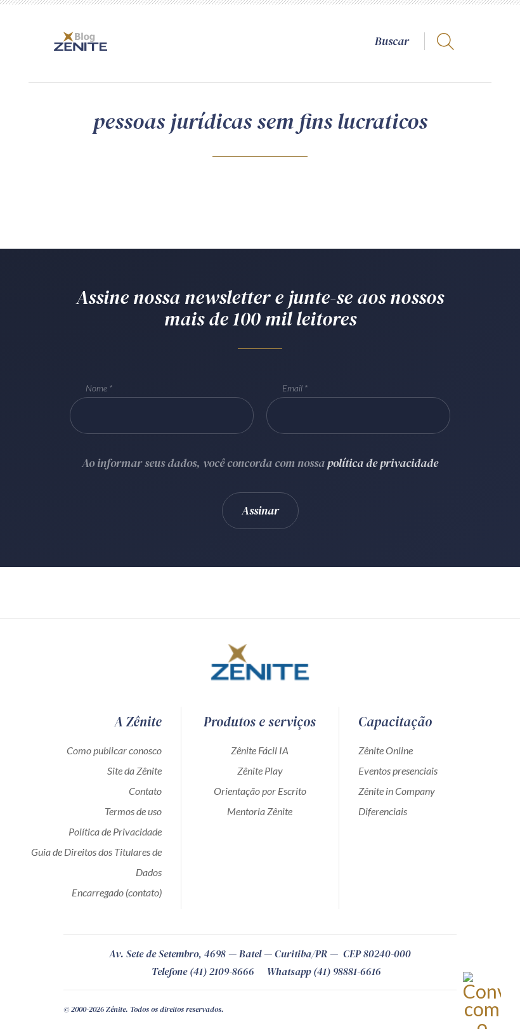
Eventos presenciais (398, 770)
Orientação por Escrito (260, 791)
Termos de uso (133, 811)
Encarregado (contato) (117, 892)
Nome (96, 388)
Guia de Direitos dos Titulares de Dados (96, 862)
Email (292, 388)
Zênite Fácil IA (260, 750)
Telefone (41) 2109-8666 (203, 971)
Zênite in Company (396, 791)
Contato (145, 791)
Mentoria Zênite (259, 811)
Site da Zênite (134, 770)
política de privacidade (382, 463)
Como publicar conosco (114, 750)
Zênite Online (385, 750)
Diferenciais (382, 811)
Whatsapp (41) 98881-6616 (324, 971)
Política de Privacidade (115, 831)
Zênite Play (260, 770)
